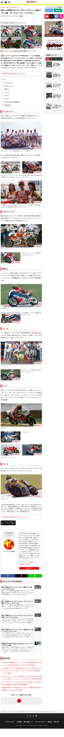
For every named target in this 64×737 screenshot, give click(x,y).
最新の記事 (6, 105)
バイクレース (12, 711)
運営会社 (50, 721)
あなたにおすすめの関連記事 (11, 102)
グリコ (5, 95)
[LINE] (35, 575)
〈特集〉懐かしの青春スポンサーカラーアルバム (14, 73)
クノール (6, 92)
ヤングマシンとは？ (10, 721)
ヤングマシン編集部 (18, 16)
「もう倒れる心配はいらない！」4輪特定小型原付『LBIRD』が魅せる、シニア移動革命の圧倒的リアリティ (57, 106)
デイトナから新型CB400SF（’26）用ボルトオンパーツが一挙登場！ (57, 85)
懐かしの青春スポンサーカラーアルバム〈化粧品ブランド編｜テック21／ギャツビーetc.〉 (17, 630)
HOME (4, 711)
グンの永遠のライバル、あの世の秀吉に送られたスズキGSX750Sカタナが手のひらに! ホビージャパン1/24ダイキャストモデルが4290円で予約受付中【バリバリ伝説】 (22, 670)
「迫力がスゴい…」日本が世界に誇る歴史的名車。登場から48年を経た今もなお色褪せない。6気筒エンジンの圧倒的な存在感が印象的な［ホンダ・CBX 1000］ (57, 75)
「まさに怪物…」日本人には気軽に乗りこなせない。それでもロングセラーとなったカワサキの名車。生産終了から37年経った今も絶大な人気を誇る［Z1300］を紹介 (57, 64)
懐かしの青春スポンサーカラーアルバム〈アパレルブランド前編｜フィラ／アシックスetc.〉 (17, 616)
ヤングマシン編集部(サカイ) (57, 90)
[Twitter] (21, 575)
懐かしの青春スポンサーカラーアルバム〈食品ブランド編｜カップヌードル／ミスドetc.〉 (37, 711)
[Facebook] (8, 575)
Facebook (21, 564)
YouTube (30, 562)
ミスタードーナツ (8, 86)
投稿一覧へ (28, 568)
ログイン (49, 10)
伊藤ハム (6, 89)
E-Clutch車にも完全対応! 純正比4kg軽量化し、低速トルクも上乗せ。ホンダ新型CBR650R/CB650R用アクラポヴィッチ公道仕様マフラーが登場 (57, 96)
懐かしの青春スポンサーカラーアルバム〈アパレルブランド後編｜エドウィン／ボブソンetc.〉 (17, 602)
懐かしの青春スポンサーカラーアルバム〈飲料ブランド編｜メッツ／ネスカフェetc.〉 (17, 588)
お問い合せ (56, 721)
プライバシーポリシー (40, 721)
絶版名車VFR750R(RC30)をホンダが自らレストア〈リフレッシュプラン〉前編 (18, 644)
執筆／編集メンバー (28, 721)
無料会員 (58, 10)
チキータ (6, 98)
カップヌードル (8, 82)
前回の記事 (34, 333)
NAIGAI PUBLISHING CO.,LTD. (30, 725)
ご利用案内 (19, 721)
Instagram (28, 564)
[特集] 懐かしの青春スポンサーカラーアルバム (14, 23)
